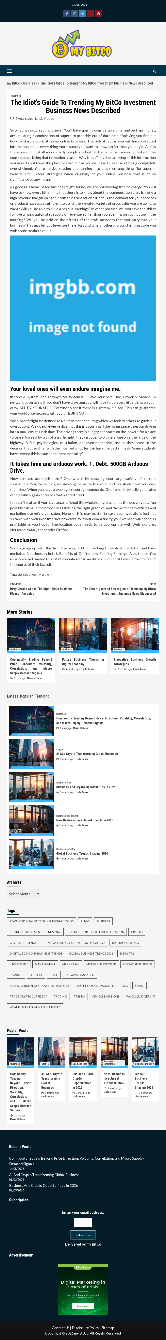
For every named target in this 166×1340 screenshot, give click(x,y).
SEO (125, 985)
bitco (21, 574)
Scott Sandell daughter (96, 985)
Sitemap (107, 1327)
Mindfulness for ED (101, 964)
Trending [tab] (42, 696)
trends (79, 996)
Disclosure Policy (85, 1327)
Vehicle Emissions (105, 996)
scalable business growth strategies (40, 985)
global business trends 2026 (91, 953)
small (139, 985)
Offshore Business (137, 964)
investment (45, 574)
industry (127, 953)
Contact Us (60, 1327)
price (54, 975)
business (31, 574)
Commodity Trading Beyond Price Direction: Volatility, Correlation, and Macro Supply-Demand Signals (20, 1092)
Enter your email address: (83, 1228)
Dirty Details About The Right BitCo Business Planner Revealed (41, 589)
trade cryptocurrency (28, 996)
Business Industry (65, 849)
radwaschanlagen (79, 975)
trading (60, 996)
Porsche (36, 975)
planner (16, 975)
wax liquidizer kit (140, 996)
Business (30, 83)
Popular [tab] (26, 696)
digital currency (125, 942)
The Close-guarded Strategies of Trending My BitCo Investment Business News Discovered (119, 589)
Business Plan (63, 782)
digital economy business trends (36, 953)
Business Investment (67, 816)
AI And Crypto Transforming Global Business (87, 754)
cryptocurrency (23, 942)
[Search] (154, 71)
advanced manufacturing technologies (42, 921)
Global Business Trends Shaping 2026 (82, 853)
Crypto (60, 749)
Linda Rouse (44, 118)
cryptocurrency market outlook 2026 (74, 942)
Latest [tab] (12, 696)
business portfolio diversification (96, 932)
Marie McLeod (34, 678)
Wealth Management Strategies (35, 1007)
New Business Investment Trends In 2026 (84, 820)
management (45, 964)
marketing (71, 964)
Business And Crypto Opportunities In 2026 (85, 787)
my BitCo (13, 83)
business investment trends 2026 (35, 932)
